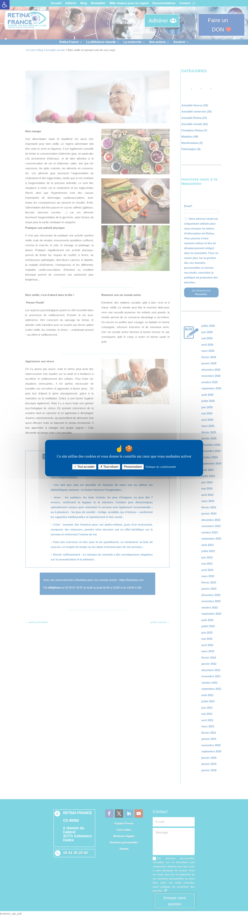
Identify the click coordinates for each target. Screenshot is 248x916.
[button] (4, 4)
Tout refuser (110, 466)
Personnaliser (133, 466)
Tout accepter (86, 466)
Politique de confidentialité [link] (161, 466)
